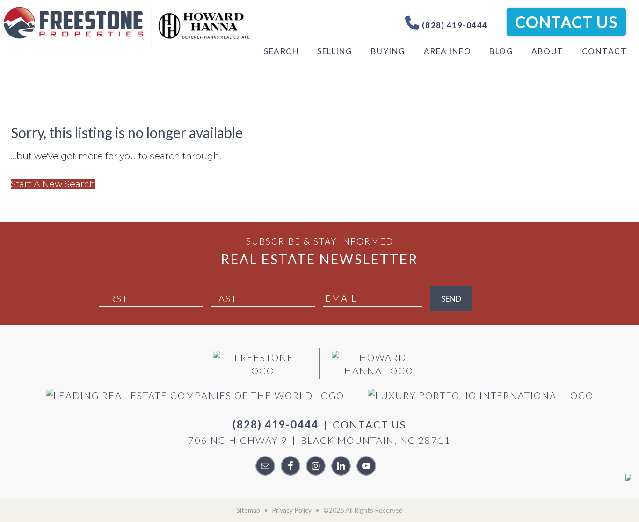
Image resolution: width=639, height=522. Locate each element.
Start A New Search (53, 184)
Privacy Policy (292, 510)
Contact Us (566, 21)
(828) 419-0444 (454, 25)
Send (451, 299)
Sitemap (248, 510)
